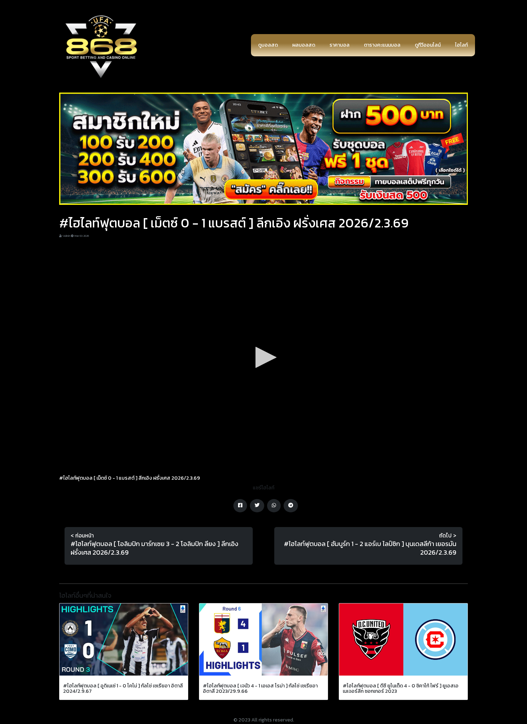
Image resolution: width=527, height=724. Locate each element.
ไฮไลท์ (461, 45)
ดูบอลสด (268, 45)
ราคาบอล (339, 45)
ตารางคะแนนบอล (382, 45)
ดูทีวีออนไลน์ (428, 45)
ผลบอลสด (303, 45)
